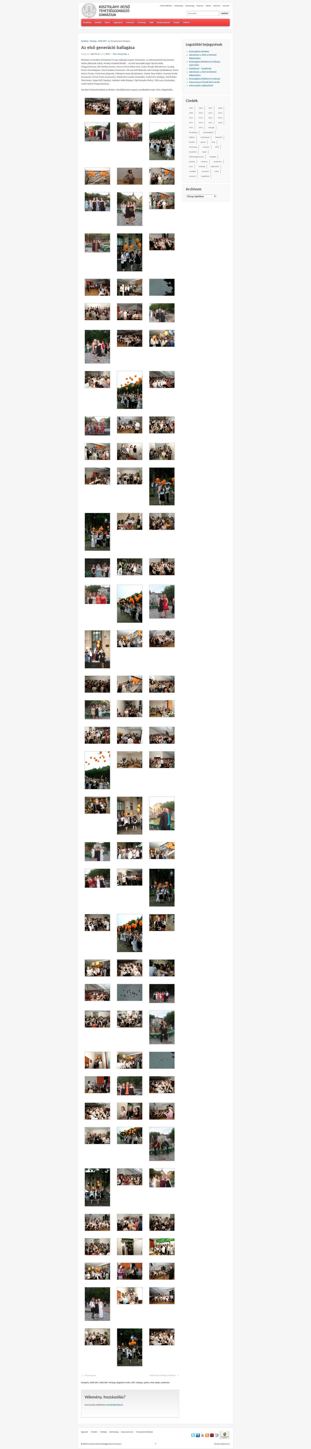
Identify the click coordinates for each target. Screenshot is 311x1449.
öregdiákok (205, 176)
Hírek (107, 22)
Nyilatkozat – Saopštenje (200, 68)
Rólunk (98, 22)
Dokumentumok (127, 1432)
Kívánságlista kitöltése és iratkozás (204, 79)
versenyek (205, 171)
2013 (191, 118)
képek (157, 1383)
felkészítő (218, 137)
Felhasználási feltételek (144, 1432)
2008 (220, 108)
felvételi (192, 142)
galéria (146, 1383)
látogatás (212, 157)
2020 (220, 123)
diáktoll (192, 137)
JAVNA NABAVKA (166, 6)
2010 (201, 113)
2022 (201, 128)
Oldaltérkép (178, 6)
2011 (210, 113)
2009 (191, 113)
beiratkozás (193, 132)
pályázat (192, 162)
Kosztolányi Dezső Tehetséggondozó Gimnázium (104, 1444)
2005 (191, 108)
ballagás (139, 1383)
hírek (152, 1383)
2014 (201, 118)
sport (191, 167)
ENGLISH (226, 6)
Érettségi (142, 22)
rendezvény (165, 1383)
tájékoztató (215, 167)
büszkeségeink (208, 132)
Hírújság (93, 41)
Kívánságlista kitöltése (199, 51)
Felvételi (130, 22)
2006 (201, 108)
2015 (210, 118)
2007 (133, 1383)
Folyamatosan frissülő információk (204, 82)
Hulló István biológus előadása (163, 1375)
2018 (201, 123)
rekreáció (204, 162)
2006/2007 (102, 41)
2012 (220, 113)
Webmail (200, 6)
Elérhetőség (190, 6)
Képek (176, 22)
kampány (206, 147)
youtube (192, 176)
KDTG (108, 54)
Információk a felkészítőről (201, 85)
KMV (217, 147)
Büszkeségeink (163, 22)
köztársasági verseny (196, 157)
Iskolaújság (193, 147)
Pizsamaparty (90, 1375)
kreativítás (192, 152)
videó (217, 171)
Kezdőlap (87, 22)
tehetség (202, 167)
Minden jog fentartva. (222, 1444)
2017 (191, 123)
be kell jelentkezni (115, 1405)
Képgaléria (120, 1383)
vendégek (192, 171)
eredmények (205, 137)
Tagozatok (118, 22)
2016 (220, 118)
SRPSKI (208, 6)
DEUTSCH (216, 6)
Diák (151, 22)
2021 (191, 128)
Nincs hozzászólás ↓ (121, 54)
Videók (186, 22)
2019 (210, 123)
